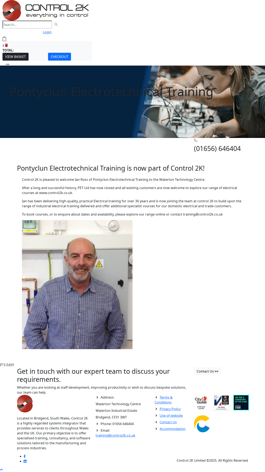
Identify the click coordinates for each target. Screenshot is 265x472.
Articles (32, 144)
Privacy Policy (170, 409)
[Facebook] (25, 456)
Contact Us (168, 422)
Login (47, 32)
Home (21, 144)
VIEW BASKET (15, 56)
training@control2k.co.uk (115, 435)
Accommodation (173, 428)
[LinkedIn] (25, 461)
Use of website (171, 415)
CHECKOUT (59, 56)
